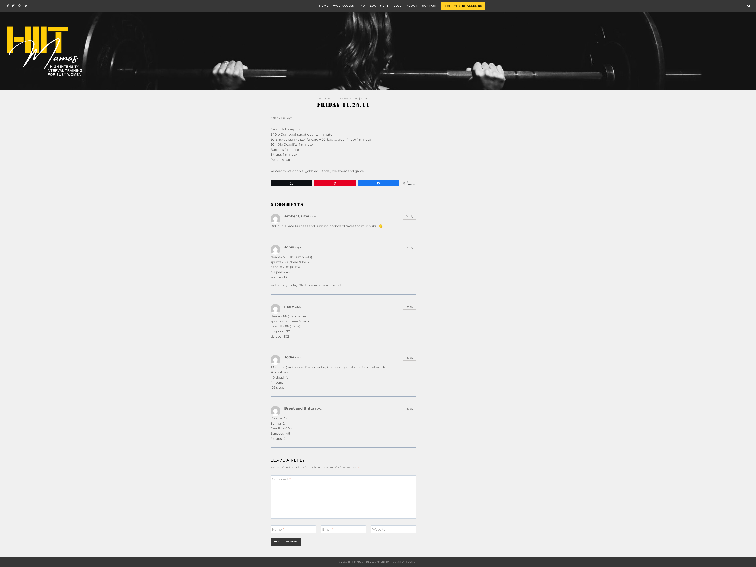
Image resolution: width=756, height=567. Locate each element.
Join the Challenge (463, 5)
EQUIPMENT (379, 5)
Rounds (324, 98)
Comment (281, 479)
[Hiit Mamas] (44, 51)
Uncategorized (346, 98)
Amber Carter (296, 216)
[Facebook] (8, 6)
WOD (364, 98)
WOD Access (343, 5)
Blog (397, 5)
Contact (429, 5)
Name (278, 529)
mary (289, 306)
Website (378, 529)
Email (327, 529)
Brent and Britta (299, 408)
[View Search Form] (748, 5)
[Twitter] (26, 6)
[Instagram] (14, 6)
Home (323, 5)
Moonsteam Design (404, 562)
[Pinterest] (20, 6)
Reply (409, 216)
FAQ (362, 5)
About (412, 5)
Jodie (289, 357)
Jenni (289, 247)
